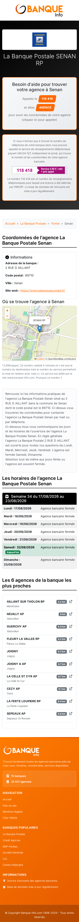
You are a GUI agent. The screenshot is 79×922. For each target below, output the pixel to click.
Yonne (55, 223)
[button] (39, 329)
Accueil (10, 223)
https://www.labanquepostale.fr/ (42, 290)
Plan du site (10, 805)
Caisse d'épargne (13, 864)
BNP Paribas (10, 846)
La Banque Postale (33, 223)
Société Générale (13, 852)
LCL (5, 858)
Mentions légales (13, 811)
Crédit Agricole (11, 840)
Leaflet (40, 358)
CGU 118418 (10, 817)
